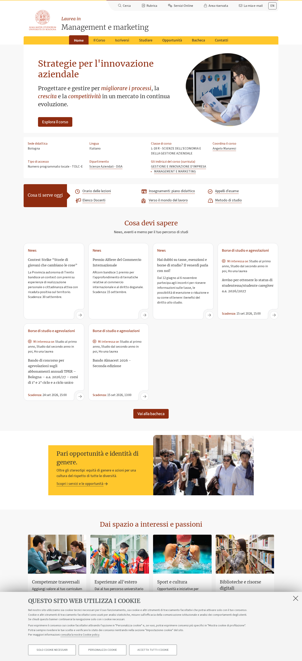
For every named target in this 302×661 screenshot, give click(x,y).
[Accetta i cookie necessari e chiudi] (295, 598)
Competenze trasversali (56, 582)
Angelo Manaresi (224, 148)
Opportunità (172, 40)
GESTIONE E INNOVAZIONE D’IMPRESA (178, 166)
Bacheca (198, 40)
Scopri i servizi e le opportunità (79, 483)
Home (79, 40)
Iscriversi (122, 40)
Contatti (221, 40)
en (272, 5)
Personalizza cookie (102, 650)
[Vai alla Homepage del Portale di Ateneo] (43, 20)
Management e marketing (105, 24)
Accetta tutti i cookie (153, 650)
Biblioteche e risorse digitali (240, 585)
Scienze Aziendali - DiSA (105, 166)
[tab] (272, 5)
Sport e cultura (172, 582)
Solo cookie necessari (52, 650)
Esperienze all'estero (116, 582)
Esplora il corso (55, 122)
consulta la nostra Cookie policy (79, 635)
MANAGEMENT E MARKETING (175, 171)
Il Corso (99, 40)
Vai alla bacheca (151, 413)
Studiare (145, 40)
